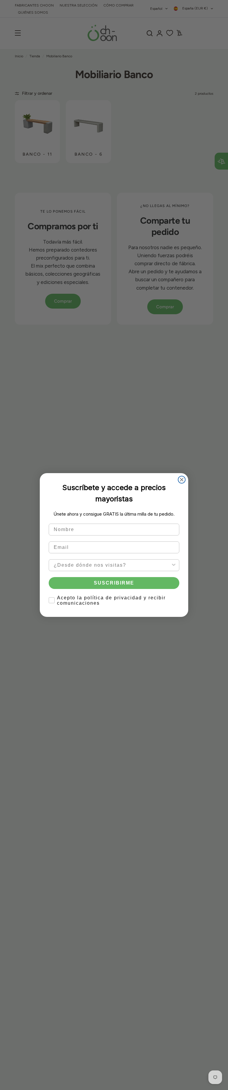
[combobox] (112, 565)
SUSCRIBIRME (114, 582)
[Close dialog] (181, 479)
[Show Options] (174, 565)
